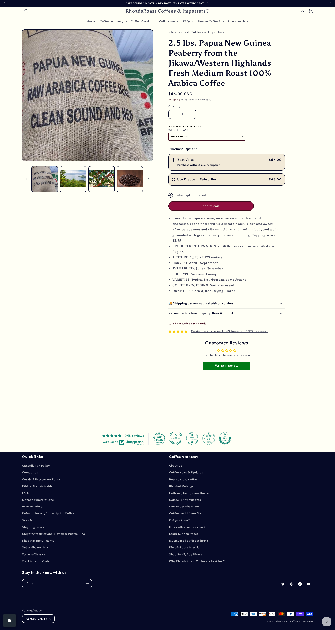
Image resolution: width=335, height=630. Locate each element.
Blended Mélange (181, 486)
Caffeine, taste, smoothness (189, 493)
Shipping (174, 99)
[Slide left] (26, 179)
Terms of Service (34, 554)
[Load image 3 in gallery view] (101, 179)
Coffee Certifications (184, 506)
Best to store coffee (183, 479)
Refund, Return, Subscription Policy (48, 513)
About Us (175, 465)
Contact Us (30, 472)
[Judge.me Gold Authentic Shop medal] (175, 438)
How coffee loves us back (187, 527)
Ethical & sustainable (37, 486)
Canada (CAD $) (36, 618)
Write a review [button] (226, 366)
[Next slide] (330, 3)
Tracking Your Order (36, 561)
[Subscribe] (87, 583)
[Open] (9, 620)
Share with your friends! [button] (190, 323)
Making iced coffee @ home (188, 540)
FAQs (25, 493)
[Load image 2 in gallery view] (73, 179)
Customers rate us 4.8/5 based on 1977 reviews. (229, 331)
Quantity (174, 106)
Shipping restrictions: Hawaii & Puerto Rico (53, 534)
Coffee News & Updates (186, 472)
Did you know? (179, 520)
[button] (26, 11)
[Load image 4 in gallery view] (130, 179)
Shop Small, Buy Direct (185, 554)
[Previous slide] (4, 3)
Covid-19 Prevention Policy (41, 479)
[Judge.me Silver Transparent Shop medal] (192, 438)
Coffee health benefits (185, 513)
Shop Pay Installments (38, 540)
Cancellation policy (36, 465)
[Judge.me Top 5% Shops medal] (225, 438)
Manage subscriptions (38, 499)
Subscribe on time (35, 547)
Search (27, 520)
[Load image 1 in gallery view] (45, 179)
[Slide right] (148, 179)
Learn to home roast (183, 534)
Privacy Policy (32, 506)
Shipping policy (33, 527)
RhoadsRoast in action (185, 547)
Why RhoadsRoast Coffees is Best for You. (199, 561)
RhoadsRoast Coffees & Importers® (294, 621)
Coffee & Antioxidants (185, 499)
